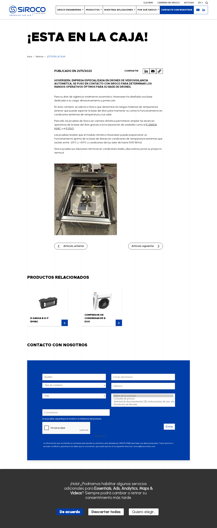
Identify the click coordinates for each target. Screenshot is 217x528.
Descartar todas (106, 511)
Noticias (189, 3)
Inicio (29, 56)
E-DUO (70, 128)
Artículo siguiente (143, 246)
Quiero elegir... (143, 511)
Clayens (148, 3)
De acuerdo (70, 511)
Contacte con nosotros (176, 10)
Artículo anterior (73, 246)
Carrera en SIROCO (168, 3)
